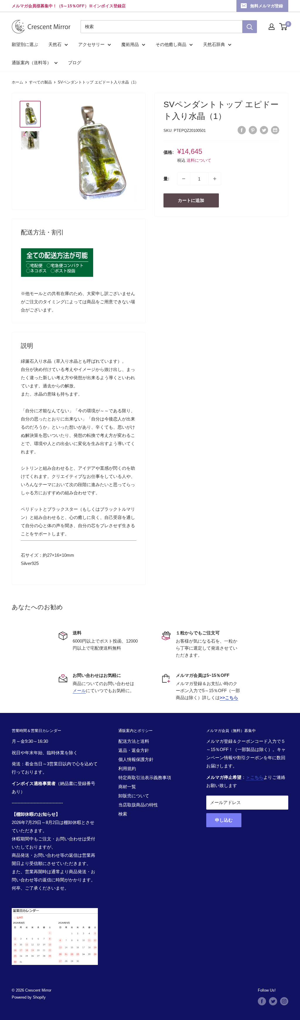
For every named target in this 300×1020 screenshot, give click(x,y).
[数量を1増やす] (215, 179)
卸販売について (133, 795)
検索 (122, 813)
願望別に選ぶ (25, 44)
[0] (283, 26)
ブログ (74, 62)
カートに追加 (191, 200)
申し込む (224, 820)
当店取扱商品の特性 (138, 804)
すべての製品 (40, 82)
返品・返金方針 (133, 750)
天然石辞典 (214, 44)
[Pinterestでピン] (253, 130)
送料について (199, 160)
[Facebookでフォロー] (262, 1001)
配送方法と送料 (133, 741)
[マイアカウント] (272, 26)
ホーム (17, 82)
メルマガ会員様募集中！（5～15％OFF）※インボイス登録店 (69, 6)
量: (166, 178)
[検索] (249, 26)
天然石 (55, 44)
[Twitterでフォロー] (273, 1001)
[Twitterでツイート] (264, 130)
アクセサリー (91, 44)
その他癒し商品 (171, 44)
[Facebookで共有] (242, 130)
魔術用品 (130, 44)
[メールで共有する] (275, 130)
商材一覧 (127, 786)
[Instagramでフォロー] (284, 1001)
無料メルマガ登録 (266, 6)
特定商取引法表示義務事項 (144, 777)
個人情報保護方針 (136, 759)
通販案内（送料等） (31, 62)
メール (79, 690)
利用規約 (127, 768)
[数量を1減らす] (184, 179)
